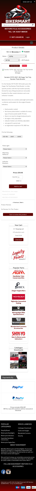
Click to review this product (18, 214)
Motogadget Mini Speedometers (18, 313)
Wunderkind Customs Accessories (18, 327)
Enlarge (17, 73)
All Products (25, 60)
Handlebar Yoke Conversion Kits (18, 277)
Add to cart (18, 186)
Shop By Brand (5, 430)
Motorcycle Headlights (8, 433)
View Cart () (27, 2)
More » (28, 460)
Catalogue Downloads (24, 428)
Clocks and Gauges (23, 430)
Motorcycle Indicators (7, 435)
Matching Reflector (5, 153)
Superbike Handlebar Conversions (7, 439)
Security (20, 436)
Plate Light (5, 145)
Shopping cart (20, 229)
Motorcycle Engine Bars (8, 442)
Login (28, 37)
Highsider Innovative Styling (18, 302)
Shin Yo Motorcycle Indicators (18, 338)
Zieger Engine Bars (19, 291)
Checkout (18, 239)
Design (12, 483)
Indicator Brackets (5, 162)
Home (4, 56)
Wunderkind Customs (24, 433)
